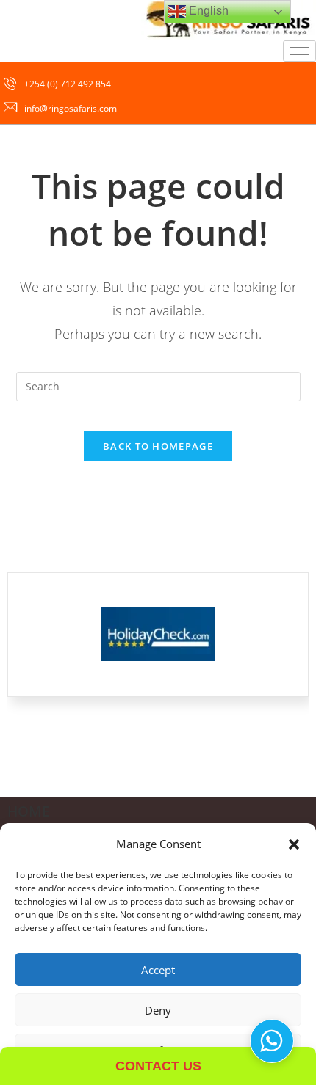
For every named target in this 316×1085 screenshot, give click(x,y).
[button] (294, 844)
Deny (158, 1010)
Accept (158, 969)
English (207, 10)
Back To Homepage (158, 446)
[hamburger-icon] (299, 51)
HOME (28, 811)
